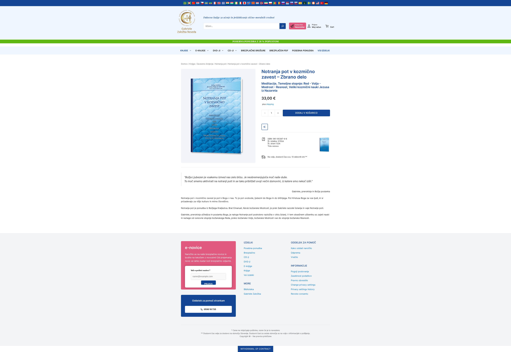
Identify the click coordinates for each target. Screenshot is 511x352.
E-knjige (200, 50)
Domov (184, 64)
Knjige (184, 50)
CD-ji (231, 50)
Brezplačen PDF (278, 50)
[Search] (282, 26)
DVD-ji (216, 50)
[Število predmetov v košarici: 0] (327, 26)
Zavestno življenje (205, 64)
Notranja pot (220, 64)
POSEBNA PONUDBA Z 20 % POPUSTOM (255, 41)
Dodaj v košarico (306, 113)
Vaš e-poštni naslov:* (200, 270)
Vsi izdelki (324, 50)
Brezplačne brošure (253, 50)
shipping (270, 104)
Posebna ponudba (303, 50)
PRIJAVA (208, 284)
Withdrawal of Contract (255, 348)
